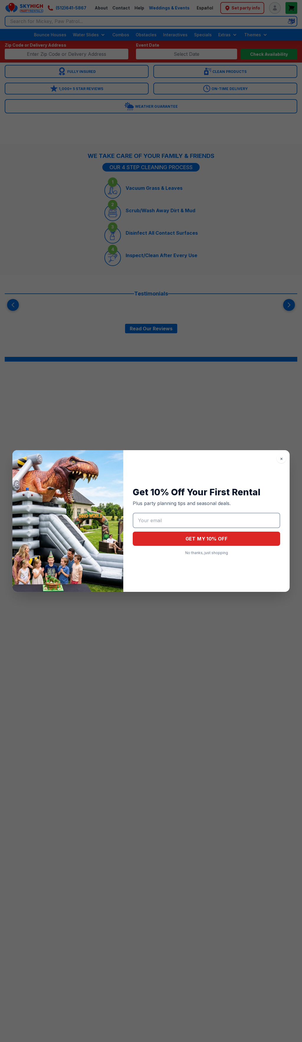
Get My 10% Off (207, 539)
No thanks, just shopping (206, 553)
